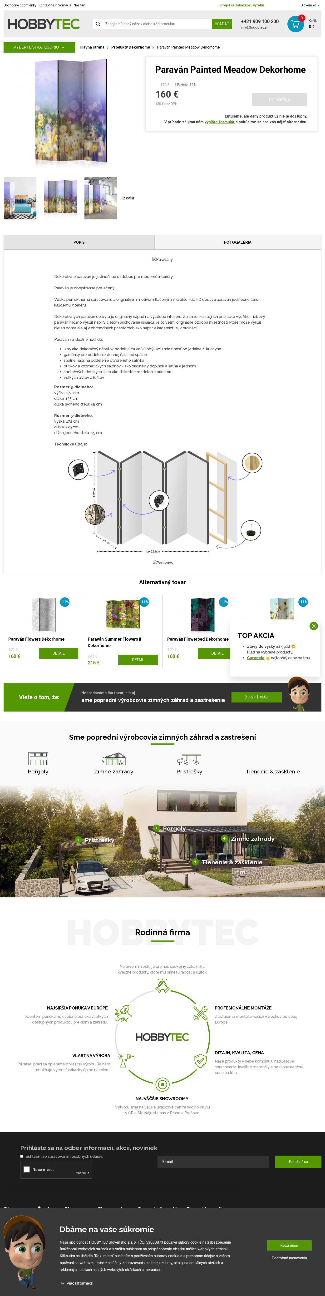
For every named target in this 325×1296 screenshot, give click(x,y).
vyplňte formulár (220, 122)
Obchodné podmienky (20, 5)
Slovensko (309, 5)
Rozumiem (289, 1245)
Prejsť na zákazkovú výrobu (240, 5)
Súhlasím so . (64, 1156)
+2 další (127, 198)
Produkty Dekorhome (130, 47)
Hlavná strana (92, 47)
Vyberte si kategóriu (36, 47)
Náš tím (79, 5)
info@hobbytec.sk (254, 27)
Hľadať (222, 24)
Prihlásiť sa (298, 1161)
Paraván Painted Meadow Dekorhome (188, 47)
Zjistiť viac (256, 697)
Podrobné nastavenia (289, 1258)
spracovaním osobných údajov (75, 1156)
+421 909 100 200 (260, 21)
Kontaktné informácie (55, 5)
